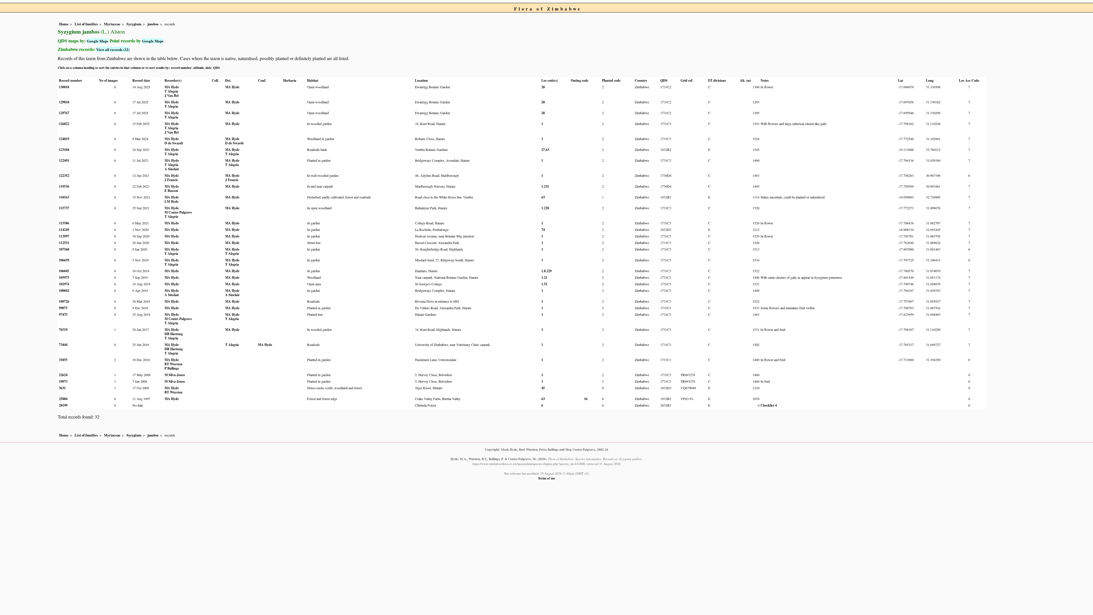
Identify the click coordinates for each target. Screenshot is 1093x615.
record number (181, 67)
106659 (64, 260)
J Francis (171, 179)
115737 (64, 208)
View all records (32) (113, 49)
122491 (64, 160)
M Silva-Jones (175, 374)
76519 (63, 329)
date (208, 67)
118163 (64, 197)
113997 (64, 236)
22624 (63, 374)
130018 (64, 87)
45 (543, 388)
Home (64, 23)
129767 (64, 112)
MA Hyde (172, 87)
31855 (63, 359)
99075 (63, 308)
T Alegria (171, 91)
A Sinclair (172, 169)
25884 (63, 398)
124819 (64, 138)
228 (546, 208)
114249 (64, 229)
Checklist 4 (769, 405)
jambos (153, 23)
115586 (64, 223)
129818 (64, 102)
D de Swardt (174, 143)
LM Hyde (171, 201)
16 (585, 398)
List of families (86, 23)
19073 (63, 381)
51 (545, 284)
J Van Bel (171, 95)
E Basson (171, 190)
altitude (198, 67)
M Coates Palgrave (178, 212)
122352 (64, 175)
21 (545, 277)
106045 (64, 270)
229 (549, 270)
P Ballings (172, 368)
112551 (64, 242)
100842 (64, 290)
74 (543, 229)
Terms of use (546, 478)
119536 (64, 186)
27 (543, 149)
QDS (216, 67)
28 (543, 87)
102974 (64, 284)
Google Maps (97, 41)
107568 (64, 249)
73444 (63, 344)
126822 (64, 123)
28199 (63, 405)
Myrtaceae (112, 23)
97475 (63, 314)
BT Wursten (173, 364)
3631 (62, 388)
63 (547, 149)
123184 (64, 149)
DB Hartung (174, 333)
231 (546, 186)
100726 (64, 301)
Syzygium (133, 23)
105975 (64, 277)
